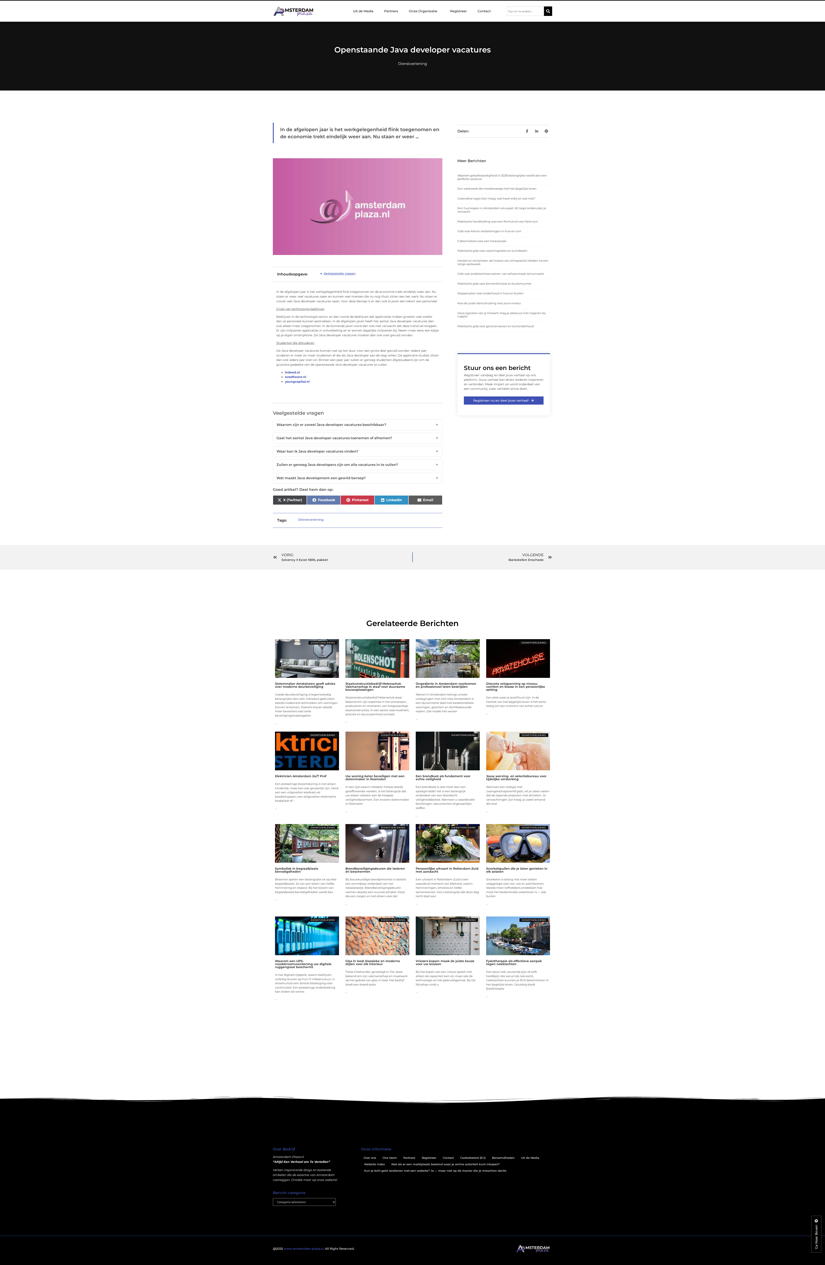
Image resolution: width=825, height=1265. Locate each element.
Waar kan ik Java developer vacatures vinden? (358, 451)
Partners (391, 11)
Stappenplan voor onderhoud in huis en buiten (490, 293)
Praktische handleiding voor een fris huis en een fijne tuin (497, 221)
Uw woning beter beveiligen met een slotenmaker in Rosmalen (375, 777)
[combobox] (525, 11)
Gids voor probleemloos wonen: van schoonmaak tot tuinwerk (500, 273)
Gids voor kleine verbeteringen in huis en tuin (489, 231)
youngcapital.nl (297, 382)
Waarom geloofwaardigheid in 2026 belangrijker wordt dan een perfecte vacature (502, 177)
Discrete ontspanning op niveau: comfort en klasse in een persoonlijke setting (515, 687)
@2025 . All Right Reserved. (313, 1249)
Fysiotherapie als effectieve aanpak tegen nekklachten (514, 962)
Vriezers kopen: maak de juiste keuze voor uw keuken (445, 962)
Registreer (458, 11)
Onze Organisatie (423, 11)
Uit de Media (363, 11)
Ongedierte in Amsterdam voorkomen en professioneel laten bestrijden (446, 685)
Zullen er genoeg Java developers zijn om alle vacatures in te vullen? (358, 465)
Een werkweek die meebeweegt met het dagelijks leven (496, 188)
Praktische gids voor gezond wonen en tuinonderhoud (495, 326)
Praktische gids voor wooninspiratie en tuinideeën (492, 250)
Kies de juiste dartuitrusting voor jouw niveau (489, 303)
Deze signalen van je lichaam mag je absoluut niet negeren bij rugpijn (501, 314)
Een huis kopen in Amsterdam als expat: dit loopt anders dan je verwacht (501, 209)
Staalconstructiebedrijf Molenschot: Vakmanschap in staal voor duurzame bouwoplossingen (375, 687)
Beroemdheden (503, 1157)
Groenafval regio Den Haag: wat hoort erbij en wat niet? (496, 198)
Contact (484, 11)
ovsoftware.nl (295, 377)
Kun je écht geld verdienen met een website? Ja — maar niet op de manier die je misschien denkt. (435, 1170)
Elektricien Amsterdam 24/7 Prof (300, 776)
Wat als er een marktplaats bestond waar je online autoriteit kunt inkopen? (445, 1164)
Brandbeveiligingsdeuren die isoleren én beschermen (375, 870)
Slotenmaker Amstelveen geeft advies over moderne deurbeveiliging (305, 685)
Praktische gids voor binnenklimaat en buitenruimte (494, 283)
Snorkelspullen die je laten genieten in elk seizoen (516, 870)
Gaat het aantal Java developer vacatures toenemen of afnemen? (358, 438)
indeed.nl (292, 372)
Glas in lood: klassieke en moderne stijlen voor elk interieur (372, 962)
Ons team (390, 1157)
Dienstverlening (412, 63)
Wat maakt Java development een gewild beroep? (358, 478)
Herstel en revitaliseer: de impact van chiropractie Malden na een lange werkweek (502, 262)
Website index (374, 1164)
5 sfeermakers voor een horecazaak (481, 241)
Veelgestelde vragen (340, 273)
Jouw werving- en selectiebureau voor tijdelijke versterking (516, 777)
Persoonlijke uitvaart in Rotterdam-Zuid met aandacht (447, 870)
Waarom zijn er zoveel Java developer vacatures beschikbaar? (358, 425)
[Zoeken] (548, 11)
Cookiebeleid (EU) (473, 1157)
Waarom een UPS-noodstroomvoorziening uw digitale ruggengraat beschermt (303, 964)
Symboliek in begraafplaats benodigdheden (296, 870)
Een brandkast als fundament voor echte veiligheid (443, 777)
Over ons (370, 1157)
